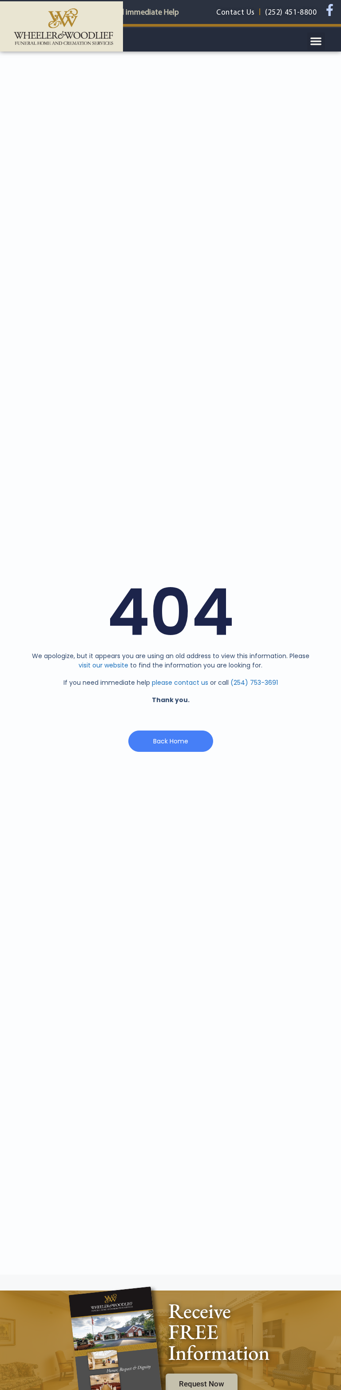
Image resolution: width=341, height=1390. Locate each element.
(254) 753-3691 (254, 682)
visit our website (103, 665)
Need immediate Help (143, 12)
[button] (316, 41)
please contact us (180, 682)
